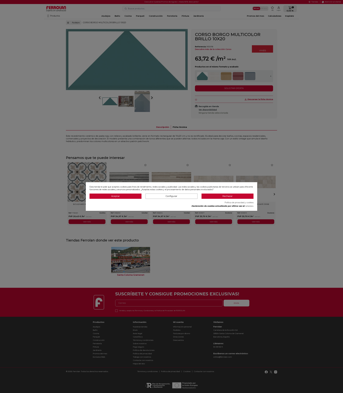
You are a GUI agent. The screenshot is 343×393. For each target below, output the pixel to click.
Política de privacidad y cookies (239, 202)
